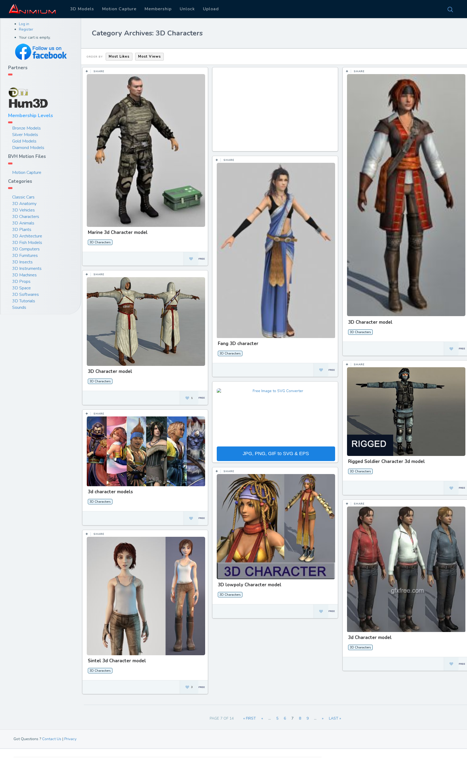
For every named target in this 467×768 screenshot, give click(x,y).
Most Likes (119, 56)
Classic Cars (23, 197)
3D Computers (26, 249)
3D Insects (22, 262)
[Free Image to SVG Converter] (276, 416)
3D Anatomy (24, 204)
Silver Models (25, 135)
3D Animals (23, 223)
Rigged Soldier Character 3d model (386, 461)
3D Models (82, 9)
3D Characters (25, 217)
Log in (24, 24)
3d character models (110, 492)
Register (26, 29)
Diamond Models (28, 148)
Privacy (70, 738)
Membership (158, 9)
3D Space (21, 288)
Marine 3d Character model (118, 232)
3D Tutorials (23, 301)
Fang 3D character (238, 343)
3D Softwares (25, 294)
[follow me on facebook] (41, 51)
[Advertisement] (276, 112)
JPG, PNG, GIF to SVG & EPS (276, 453)
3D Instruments (27, 269)
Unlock (187, 9)
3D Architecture (27, 236)
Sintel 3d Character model (117, 661)
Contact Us (51, 738)
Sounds (19, 307)
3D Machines (24, 275)
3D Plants (21, 230)
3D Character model (370, 322)
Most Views (149, 56)
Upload (211, 9)
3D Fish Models (27, 243)
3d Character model (370, 637)
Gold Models (24, 141)
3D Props (21, 281)
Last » (335, 718)
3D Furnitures (25, 256)
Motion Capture (119, 9)
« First (249, 718)
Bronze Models (26, 128)
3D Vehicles (23, 210)
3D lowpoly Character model (249, 585)
